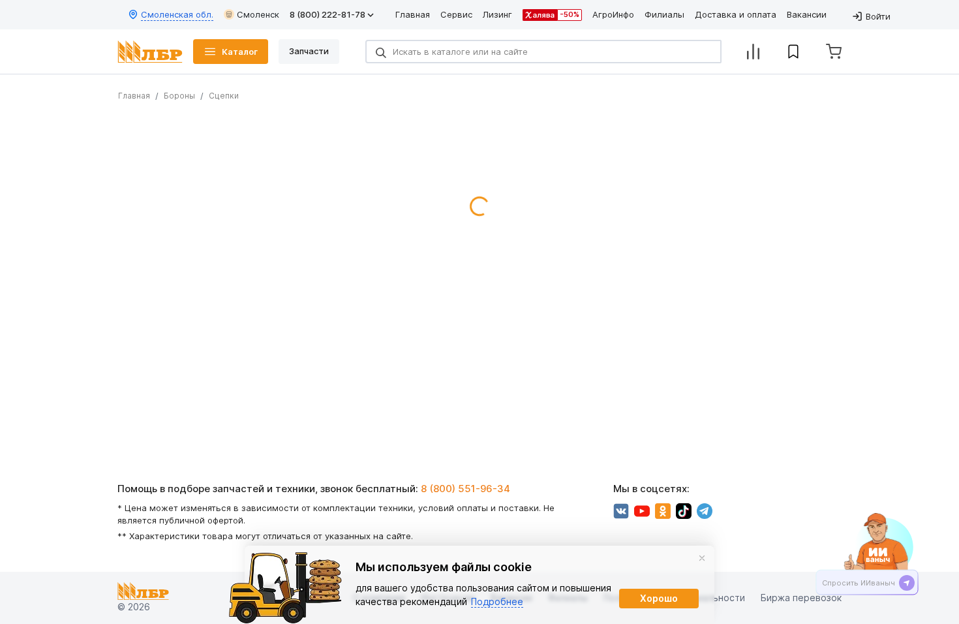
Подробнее (497, 601)
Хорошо (659, 598)
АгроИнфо (613, 14)
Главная (412, 14)
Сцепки (224, 96)
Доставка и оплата (735, 14)
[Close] (702, 558)
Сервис (456, 14)
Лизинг (497, 14)
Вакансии (807, 14)
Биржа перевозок (801, 598)
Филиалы (664, 14)
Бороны (179, 96)
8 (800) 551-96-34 (465, 488)
